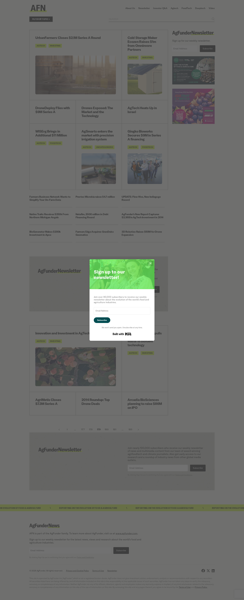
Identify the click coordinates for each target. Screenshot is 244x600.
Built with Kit (122, 334)
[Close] (150, 263)
